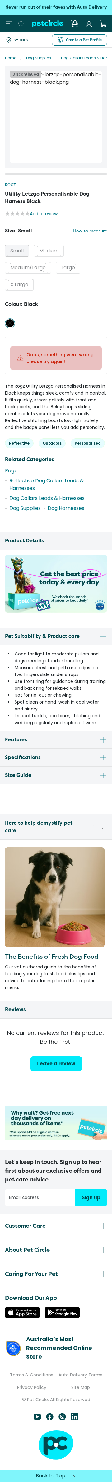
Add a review (44, 214)
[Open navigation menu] (8, 23)
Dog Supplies (38, 58)
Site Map (80, 1387)
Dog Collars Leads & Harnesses (47, 498)
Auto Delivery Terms (80, 1375)
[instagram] (62, 1418)
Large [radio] (68, 267)
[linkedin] (74, 1418)
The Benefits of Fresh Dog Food (51, 956)
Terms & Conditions (31, 1375)
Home (10, 58)
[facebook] (50, 1418)
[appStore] (22, 1316)
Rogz (10, 184)
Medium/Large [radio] (28, 267)
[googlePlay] (62, 1316)
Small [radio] (17, 250)
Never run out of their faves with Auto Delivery (56, 7)
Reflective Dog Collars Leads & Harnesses (46, 484)
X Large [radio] (19, 284)
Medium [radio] (48, 250)
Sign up (91, 1197)
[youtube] (37, 1418)
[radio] (10, 323)
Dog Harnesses (66, 508)
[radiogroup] (56, 268)
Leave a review (56, 1063)
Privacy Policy (31, 1387)
